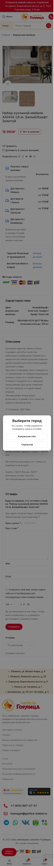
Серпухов (27, 444)
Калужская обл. (27, 436)
